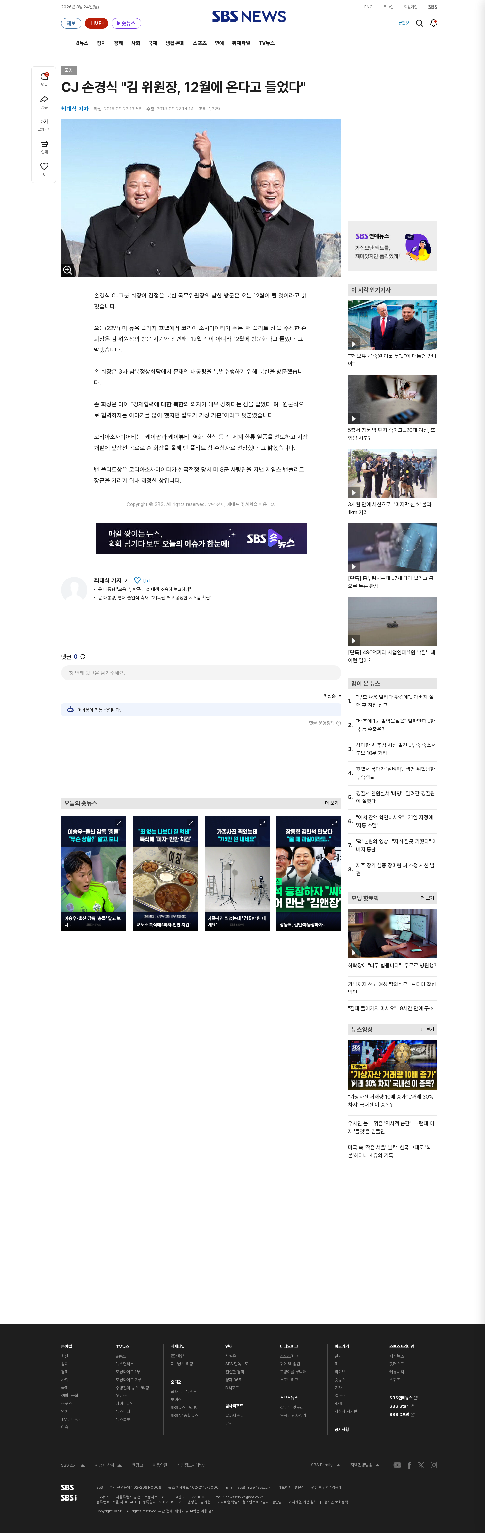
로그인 (388, 7)
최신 (64, 1356)
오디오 (176, 1380)
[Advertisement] (201, 761)
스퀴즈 (394, 1379)
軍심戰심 (178, 1356)
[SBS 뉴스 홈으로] (249, 16)
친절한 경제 (234, 1371)
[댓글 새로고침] (83, 657)
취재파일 (241, 43)
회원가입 (410, 7)
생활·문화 (175, 43)
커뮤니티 (396, 1371)
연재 (229, 1345)
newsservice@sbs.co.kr (244, 1497)
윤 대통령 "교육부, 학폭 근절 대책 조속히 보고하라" (144, 589)
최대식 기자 (108, 580)
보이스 (176, 1399)
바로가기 (342, 1345)
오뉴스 (121, 1395)
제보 (338, 1363)
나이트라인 (125, 1403)
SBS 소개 (73, 1466)
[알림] (433, 23)
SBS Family (325, 1465)
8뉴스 (82, 43)
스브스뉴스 (289, 1396)
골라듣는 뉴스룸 (184, 1391)
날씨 (338, 1356)
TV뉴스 (266, 43)
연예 (219, 43)
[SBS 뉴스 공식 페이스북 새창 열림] (409, 1465)
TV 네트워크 (71, 1419)
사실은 (230, 1356)
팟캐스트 (396, 1363)
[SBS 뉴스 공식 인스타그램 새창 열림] (433, 1465)
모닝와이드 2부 (128, 1379)
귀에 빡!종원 (290, 1363)
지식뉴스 (396, 1356)
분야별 (66, 1345)
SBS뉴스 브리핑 (184, 1407)
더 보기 (330, 802)
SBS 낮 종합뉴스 (184, 1415)
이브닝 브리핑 (182, 1363)
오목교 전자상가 (293, 1415)
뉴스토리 (123, 1411)
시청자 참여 (108, 1466)
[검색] (419, 23)
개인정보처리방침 (191, 1465)
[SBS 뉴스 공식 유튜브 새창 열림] (397, 1465)
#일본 (404, 23)
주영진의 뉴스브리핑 (132, 1387)
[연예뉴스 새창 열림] (392, 246)
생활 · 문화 (69, 1395)
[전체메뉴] (64, 43)
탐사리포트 (234, 1404)
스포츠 (200, 43)
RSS (338, 1403)
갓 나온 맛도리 (292, 1407)
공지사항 (342, 1429)
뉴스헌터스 (125, 1363)
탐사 (229, 1423)
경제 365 (233, 1379)
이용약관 (160, 1465)
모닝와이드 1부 (128, 1371)
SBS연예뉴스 (400, 1397)
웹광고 (137, 1465)
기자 (338, 1387)
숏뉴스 (340, 1379)
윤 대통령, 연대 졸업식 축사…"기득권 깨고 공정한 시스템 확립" (154, 597)
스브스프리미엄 (401, 1345)
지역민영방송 (365, 1465)
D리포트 (232, 1387)
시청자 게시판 (346, 1411)
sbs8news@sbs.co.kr (255, 1488)
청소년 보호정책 (336, 1502)
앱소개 (340, 1395)
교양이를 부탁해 (293, 1371)
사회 (135, 43)
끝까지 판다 (234, 1415)
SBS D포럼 (399, 1413)
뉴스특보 (123, 1419)
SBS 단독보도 (236, 1363)
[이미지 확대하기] (67, 270)
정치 (101, 43)
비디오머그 (289, 1345)
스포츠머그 (289, 1356)
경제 (118, 43)
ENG (368, 7)
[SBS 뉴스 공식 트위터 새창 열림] (421, 1465)
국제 (152, 43)
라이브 (340, 1371)
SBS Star (398, 1405)
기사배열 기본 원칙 (303, 1502)
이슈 (64, 1427)
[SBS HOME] (432, 7)
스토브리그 (289, 1379)
